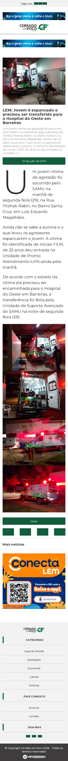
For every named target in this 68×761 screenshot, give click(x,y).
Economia (34, 668)
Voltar (33, 521)
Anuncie (34, 707)
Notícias (34, 685)
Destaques (34, 659)
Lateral (34, 676)
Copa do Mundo (34, 651)
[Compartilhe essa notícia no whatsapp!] (59, 532)
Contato (34, 716)
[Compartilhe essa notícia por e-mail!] (42, 532)
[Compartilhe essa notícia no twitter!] (25, 532)
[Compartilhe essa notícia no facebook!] (8, 532)
